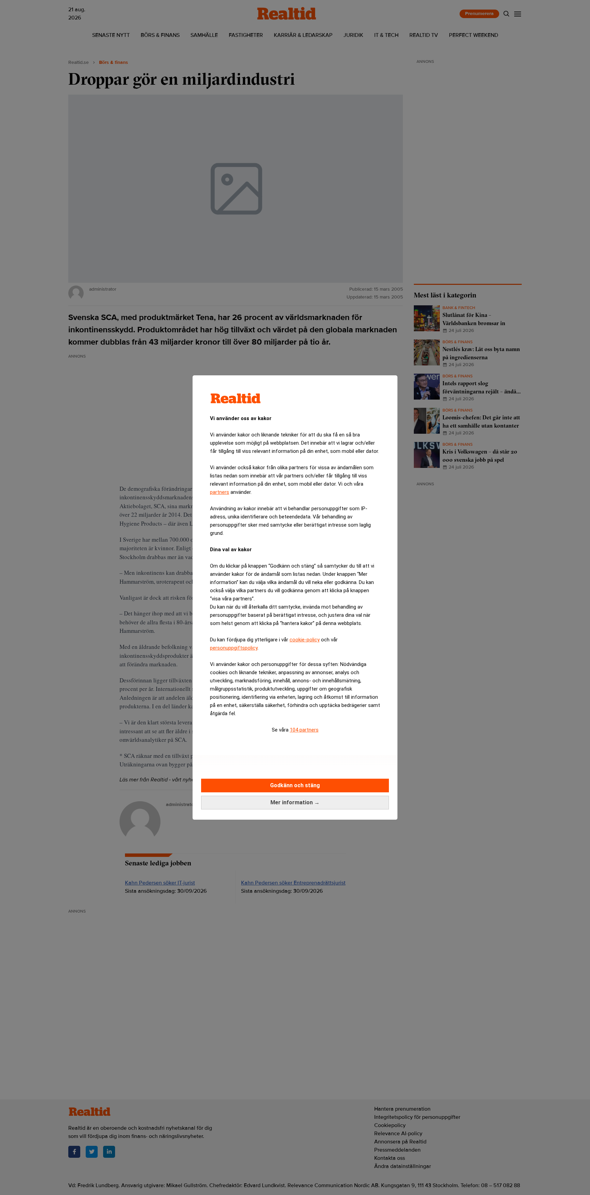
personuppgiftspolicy (233, 648)
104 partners (304, 730)
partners (219, 492)
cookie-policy (305, 640)
